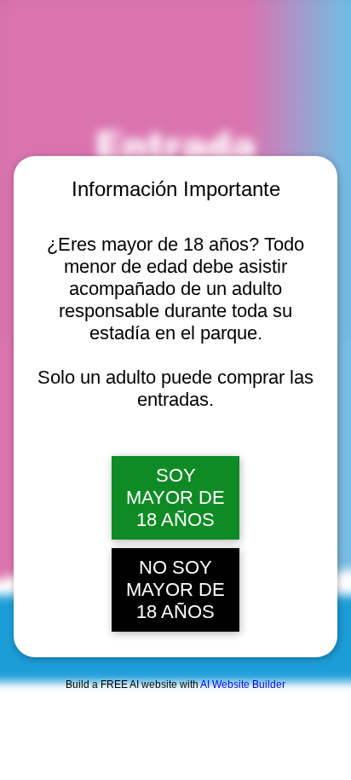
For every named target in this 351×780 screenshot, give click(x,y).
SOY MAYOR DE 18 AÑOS (175, 497)
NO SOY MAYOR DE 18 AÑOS (175, 589)
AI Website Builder (242, 684)
